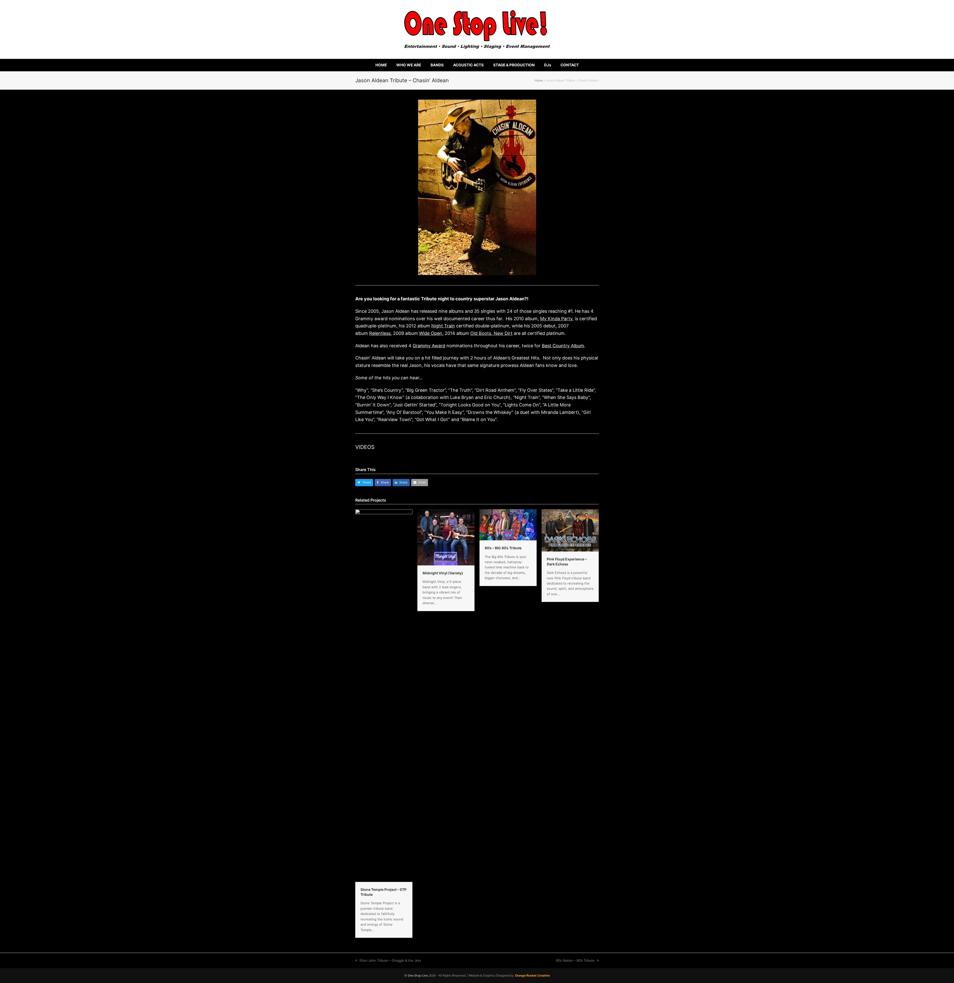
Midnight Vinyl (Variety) (443, 573)
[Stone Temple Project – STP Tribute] (383, 695)
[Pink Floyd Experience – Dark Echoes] (570, 530)
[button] (364, 482)
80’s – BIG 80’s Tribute (503, 548)
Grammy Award (429, 345)
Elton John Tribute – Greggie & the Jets (390, 960)
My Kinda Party (556, 318)
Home (539, 80)
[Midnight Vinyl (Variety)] (446, 537)
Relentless (380, 333)
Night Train (443, 325)
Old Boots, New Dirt (491, 333)
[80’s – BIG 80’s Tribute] (508, 524)
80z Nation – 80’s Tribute (575, 960)
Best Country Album (563, 345)
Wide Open (430, 333)
